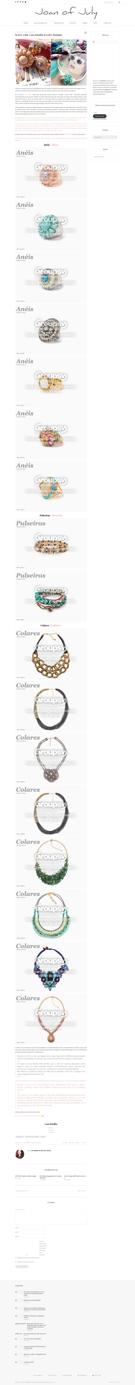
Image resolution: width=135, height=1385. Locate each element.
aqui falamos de (40, 23)
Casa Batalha (28, 94)
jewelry (43, 1136)
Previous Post (22, 1191)
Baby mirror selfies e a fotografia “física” (35, 1354)
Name (17, 1228)
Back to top (114, 1382)
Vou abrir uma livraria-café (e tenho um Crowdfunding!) (35, 1347)
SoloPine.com (53, 1382)
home (26, 23)
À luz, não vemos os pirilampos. (32, 1339)
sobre (85, 23)
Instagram (51, 1132)
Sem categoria (29, 32)
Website (51, 1128)
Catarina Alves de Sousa (32, 1142)
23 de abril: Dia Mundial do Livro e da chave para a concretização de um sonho (34, 1293)
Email (17, 1232)
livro (95, 23)
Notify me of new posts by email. (26, 1262)
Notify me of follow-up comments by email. (28, 1258)
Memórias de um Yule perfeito (32, 1300)
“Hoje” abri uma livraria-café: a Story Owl (34, 1334)
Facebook (51, 1130)
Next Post (81, 1191)
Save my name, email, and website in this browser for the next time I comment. (43, 1248)
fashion (20, 32)
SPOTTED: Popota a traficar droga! (25, 1176)
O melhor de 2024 (29, 1362)
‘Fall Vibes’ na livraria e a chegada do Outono (34, 1316)
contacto (107, 23)
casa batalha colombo (32, 1136)
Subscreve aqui (99, 116)
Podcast (73, 23)
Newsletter (59, 23)
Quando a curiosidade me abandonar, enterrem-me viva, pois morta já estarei (35, 1308)
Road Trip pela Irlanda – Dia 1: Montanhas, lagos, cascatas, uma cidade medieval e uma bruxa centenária (36, 1326)
